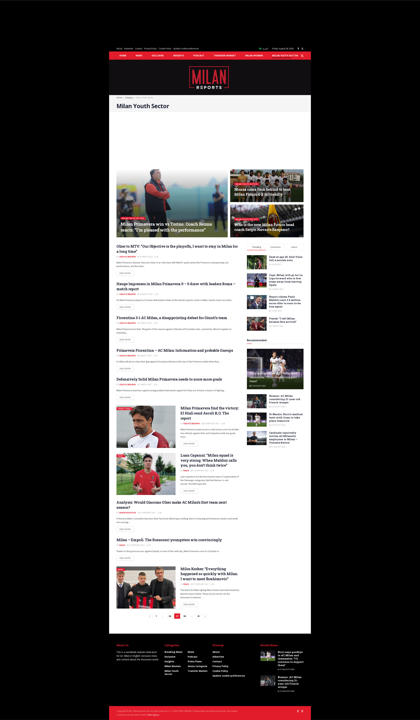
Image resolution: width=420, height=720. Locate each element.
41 (198, 616)
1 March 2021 (145, 384)
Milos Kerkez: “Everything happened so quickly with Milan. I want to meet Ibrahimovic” (209, 573)
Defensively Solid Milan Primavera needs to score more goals (169, 379)
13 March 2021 (146, 256)
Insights (178, 55)
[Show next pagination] (205, 616)
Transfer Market (225, 55)
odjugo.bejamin (127, 256)
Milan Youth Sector (285, 55)
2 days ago (138, 236)
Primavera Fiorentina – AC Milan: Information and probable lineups (174, 350)
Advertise (128, 48)
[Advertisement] (98, 23)
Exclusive (158, 55)
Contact (138, 48)
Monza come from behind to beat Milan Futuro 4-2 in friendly (262, 192)
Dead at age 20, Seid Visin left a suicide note (286, 258)
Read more (127, 273)
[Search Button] (302, 55)
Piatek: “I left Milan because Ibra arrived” (282, 320)
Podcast (198, 55)
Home (122, 55)
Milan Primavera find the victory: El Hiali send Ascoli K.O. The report (209, 413)
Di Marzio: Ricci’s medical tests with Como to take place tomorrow (286, 417)
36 (170, 616)
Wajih (126, 236)
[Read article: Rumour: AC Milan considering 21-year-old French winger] (257, 401)
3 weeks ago (242, 201)
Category (129, 97)
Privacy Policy (150, 48)
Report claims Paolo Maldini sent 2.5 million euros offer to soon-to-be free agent (285, 301)
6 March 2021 (145, 323)
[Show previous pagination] (149, 616)
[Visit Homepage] (210, 77)
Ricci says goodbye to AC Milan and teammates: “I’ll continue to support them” (273, 377)
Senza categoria (197, 666)
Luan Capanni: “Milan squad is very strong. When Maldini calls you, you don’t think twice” (208, 460)
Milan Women (254, 55)
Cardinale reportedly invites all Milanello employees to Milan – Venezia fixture (283, 437)
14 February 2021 (136, 545)
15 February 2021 (200, 470)
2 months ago (243, 236)
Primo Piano (124, 408)
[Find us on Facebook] (298, 49)
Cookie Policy (165, 48)
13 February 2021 (200, 584)
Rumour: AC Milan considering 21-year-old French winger (284, 399)
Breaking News (173, 651)
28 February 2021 (211, 423)
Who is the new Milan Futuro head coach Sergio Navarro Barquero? (264, 227)
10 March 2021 (146, 294)
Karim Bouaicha (127, 512)
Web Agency (153, 714)
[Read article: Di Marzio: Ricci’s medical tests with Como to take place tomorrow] (257, 420)
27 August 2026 (258, 386)
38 (184, 616)
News (139, 55)
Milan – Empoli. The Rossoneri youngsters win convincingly (169, 539)
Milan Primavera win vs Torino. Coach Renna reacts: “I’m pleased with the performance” (166, 227)
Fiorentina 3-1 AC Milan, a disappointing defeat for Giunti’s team (171, 317)
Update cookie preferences (186, 48)
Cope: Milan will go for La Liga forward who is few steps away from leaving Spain (286, 279)
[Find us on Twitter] (302, 49)
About (119, 48)
